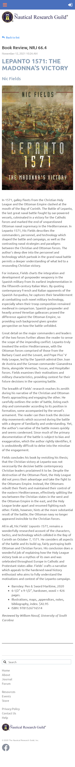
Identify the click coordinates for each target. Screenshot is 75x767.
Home (6, 670)
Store (5, 700)
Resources (8, 692)
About (6, 675)
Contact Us (9, 713)
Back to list (13, 37)
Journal (7, 679)
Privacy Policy (11, 709)
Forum (6, 683)
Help (5, 717)
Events (6, 696)
